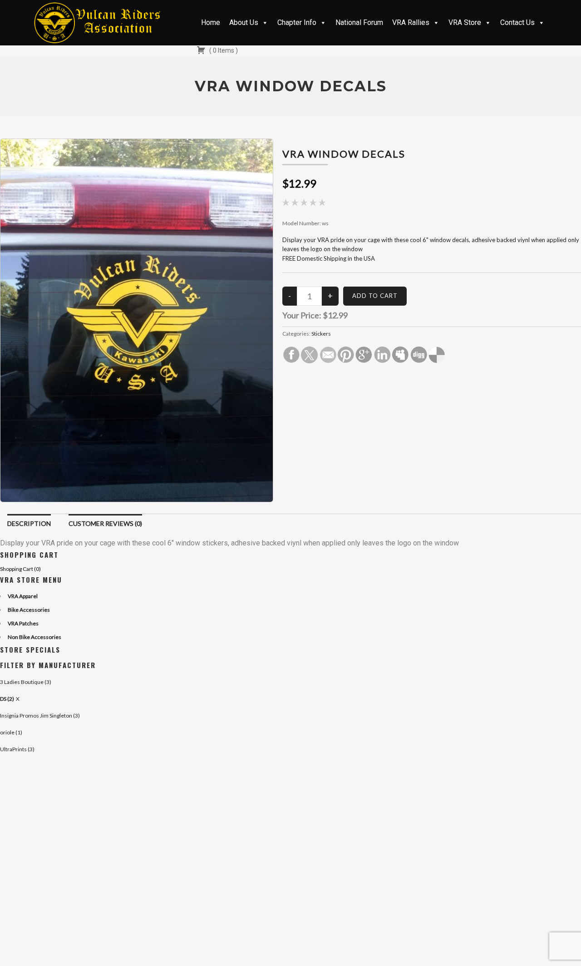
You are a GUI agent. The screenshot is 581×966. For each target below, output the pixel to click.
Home (210, 22)
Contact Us (517, 22)
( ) (223, 50)
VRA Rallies (410, 22)
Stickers (321, 333)
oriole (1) (11, 732)
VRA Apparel (23, 596)
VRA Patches (23, 623)
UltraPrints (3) (17, 749)
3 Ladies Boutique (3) (25, 682)
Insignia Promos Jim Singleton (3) (40, 715)
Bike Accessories (29, 609)
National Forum (359, 22)
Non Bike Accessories (34, 637)
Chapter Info (296, 22)
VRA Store (464, 22)
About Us (243, 22)
